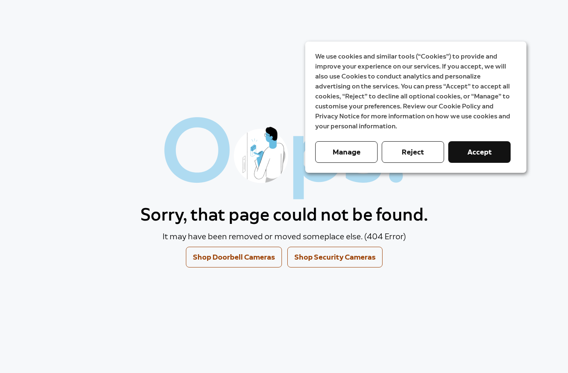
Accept (479, 152)
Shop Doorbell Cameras (234, 257)
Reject (413, 152)
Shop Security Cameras (334, 257)
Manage (347, 152)
